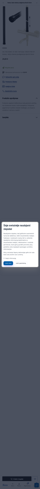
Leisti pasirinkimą (21, 263)
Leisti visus (8, 263)
